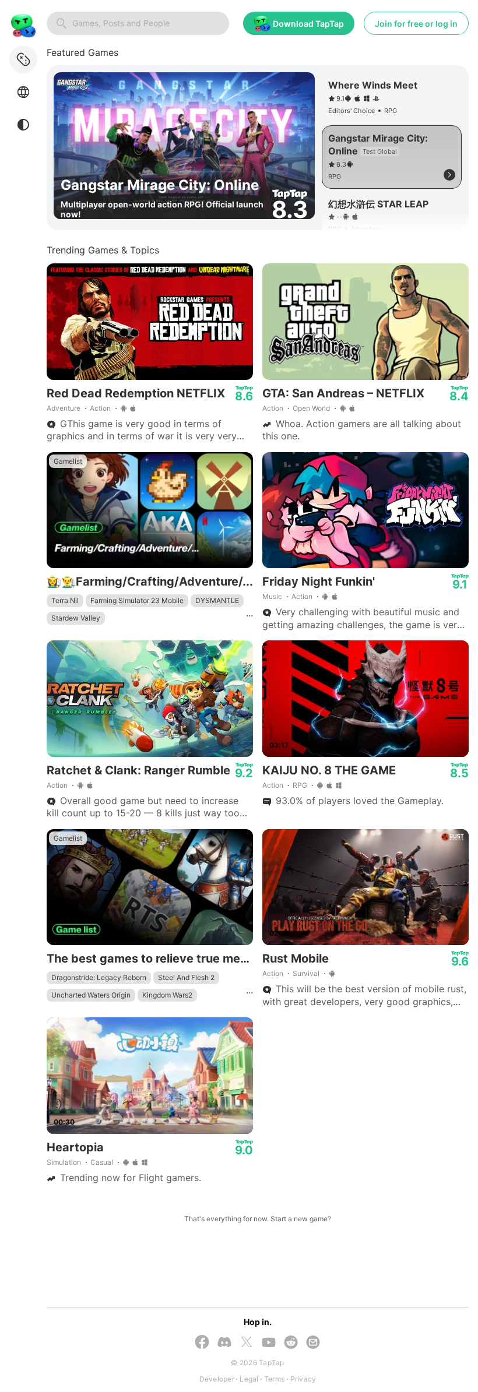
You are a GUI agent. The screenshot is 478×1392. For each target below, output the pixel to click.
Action (100, 408)
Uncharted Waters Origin (91, 995)
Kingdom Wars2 (167, 995)
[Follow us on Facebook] (202, 1343)
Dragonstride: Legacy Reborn (98, 977)
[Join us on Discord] (224, 1343)
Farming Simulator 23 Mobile (137, 600)
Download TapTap (308, 24)
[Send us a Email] (313, 1343)
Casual (101, 1162)
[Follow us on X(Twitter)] (247, 1343)
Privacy (303, 1379)
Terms (274, 1379)
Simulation (64, 1162)
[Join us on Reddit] (291, 1343)
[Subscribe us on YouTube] (269, 1343)
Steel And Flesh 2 (186, 977)
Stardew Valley (75, 618)
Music (272, 596)
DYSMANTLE (217, 600)
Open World (311, 408)
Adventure (63, 408)
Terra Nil (65, 600)
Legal (249, 1379)
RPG (300, 785)
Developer (216, 1379)
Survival (306, 973)
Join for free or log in (416, 24)
